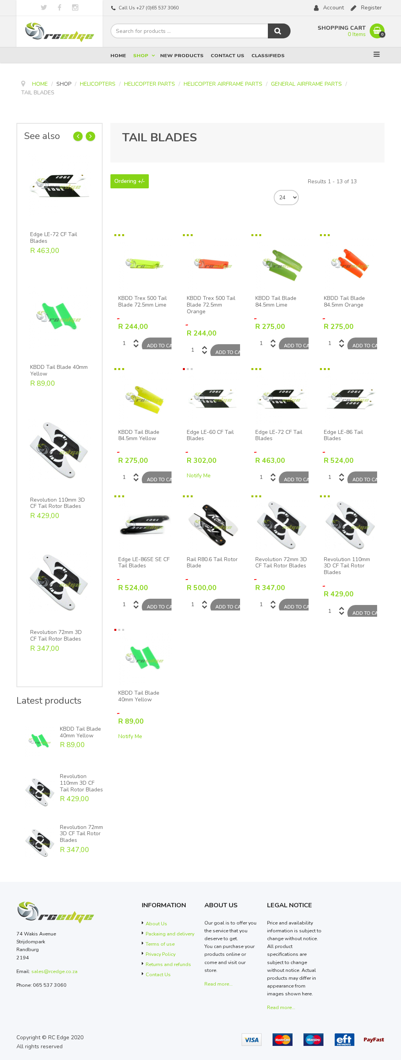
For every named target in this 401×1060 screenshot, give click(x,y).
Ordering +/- (129, 181)
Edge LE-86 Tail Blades (343, 435)
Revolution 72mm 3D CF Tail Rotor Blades (56, 636)
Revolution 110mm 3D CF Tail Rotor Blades (57, 503)
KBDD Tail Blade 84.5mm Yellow (138, 435)
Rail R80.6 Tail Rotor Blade (212, 563)
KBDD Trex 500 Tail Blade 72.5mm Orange (211, 305)
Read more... (218, 984)
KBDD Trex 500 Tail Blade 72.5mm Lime (142, 302)
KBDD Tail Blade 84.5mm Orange (344, 302)
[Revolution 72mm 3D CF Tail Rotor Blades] (59, 582)
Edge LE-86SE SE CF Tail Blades (144, 563)
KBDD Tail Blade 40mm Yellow (59, 370)
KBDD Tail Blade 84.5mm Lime (275, 302)
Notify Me (199, 475)
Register (371, 7)
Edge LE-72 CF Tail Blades (53, 238)
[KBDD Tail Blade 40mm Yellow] (59, 316)
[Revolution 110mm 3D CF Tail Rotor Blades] (59, 449)
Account (333, 7)
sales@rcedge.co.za (54, 971)
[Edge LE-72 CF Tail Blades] (59, 184)
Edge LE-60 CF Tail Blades (210, 435)
